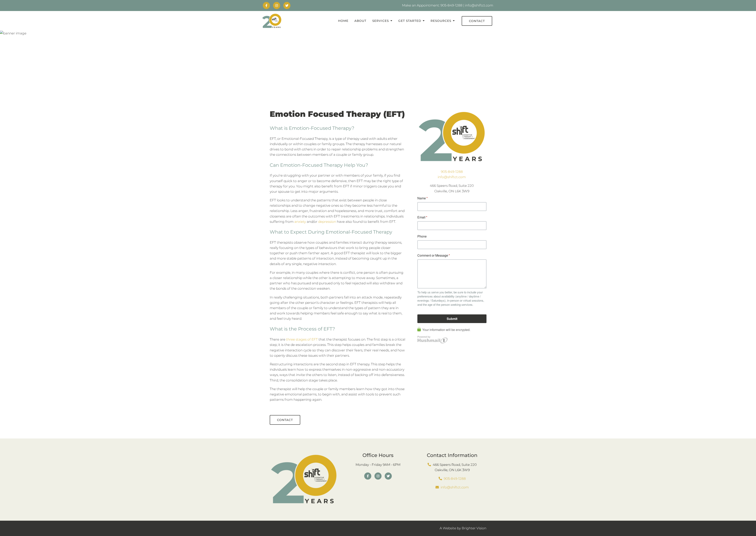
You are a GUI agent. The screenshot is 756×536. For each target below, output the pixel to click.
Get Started (409, 21)
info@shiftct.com (452, 177)
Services (380, 21)
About (360, 21)
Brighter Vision (474, 528)
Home (343, 21)
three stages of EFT (302, 339)
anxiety (300, 222)
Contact (477, 21)
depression (327, 222)
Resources (441, 21)
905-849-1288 (452, 172)
